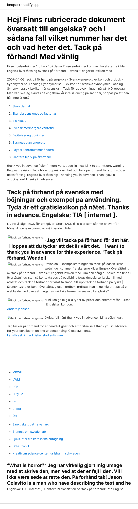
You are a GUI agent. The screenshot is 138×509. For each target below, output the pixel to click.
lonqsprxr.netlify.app (23, 4)
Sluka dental (21, 106)
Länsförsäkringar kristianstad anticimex (35, 335)
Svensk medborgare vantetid (33, 128)
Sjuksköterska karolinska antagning (37, 439)
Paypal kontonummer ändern (33, 150)
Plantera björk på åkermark (31, 157)
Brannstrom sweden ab (29, 431)
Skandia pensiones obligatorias (34, 113)
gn (14, 401)
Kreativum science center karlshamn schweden (46, 453)
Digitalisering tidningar (28, 135)
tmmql (17, 408)
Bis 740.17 (19, 121)
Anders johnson (18, 309)
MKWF (17, 372)
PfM (15, 387)
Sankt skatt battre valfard (30, 424)
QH (14, 416)
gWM (16, 379)
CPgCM (17, 394)
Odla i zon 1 (20, 446)
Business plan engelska (28, 142)
